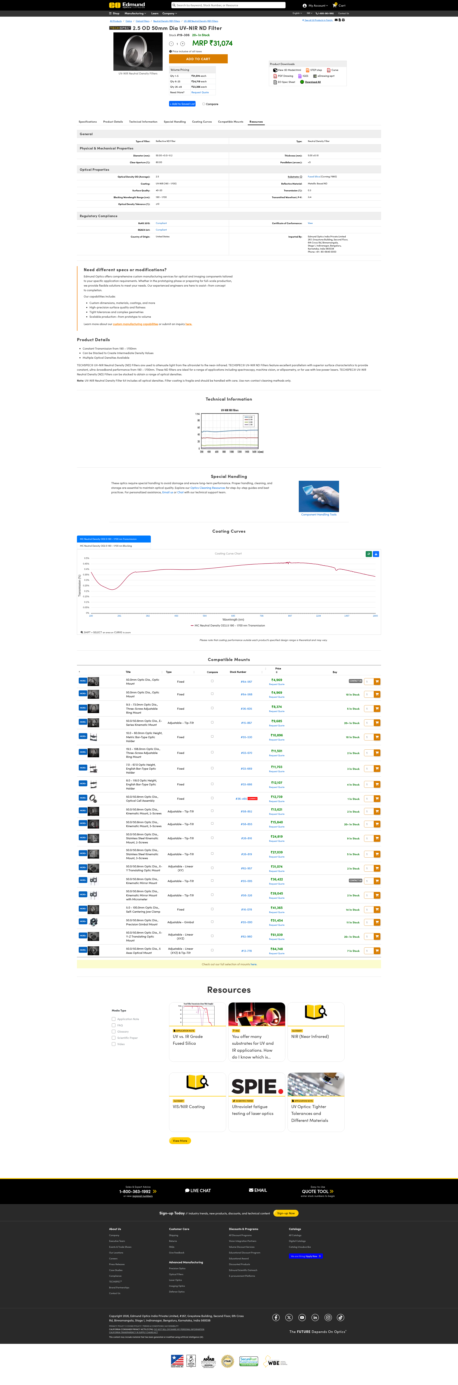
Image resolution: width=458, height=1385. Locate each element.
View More (180, 1140)
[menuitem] (118, 13)
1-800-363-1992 (326, 13)
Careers (113, 1258)
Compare (211, 104)
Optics (129, 21)
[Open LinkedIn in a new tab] (315, 1319)
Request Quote (200, 92)
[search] (228, 5)
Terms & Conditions (153, 1326)
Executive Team (117, 1240)
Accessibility (172, 1326)
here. (189, 324)
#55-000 (246, 922)
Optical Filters (142, 21)
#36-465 (241, 798)
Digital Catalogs (297, 1240)
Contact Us (343, 13)
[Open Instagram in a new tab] (328, 1319)
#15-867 (246, 723)
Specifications (88, 121)
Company (168, 13)
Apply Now (304, 1256)
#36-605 (246, 708)
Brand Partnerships (119, 1287)
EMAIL (260, 1190)
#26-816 (246, 838)
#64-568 (246, 694)
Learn (155, 13)
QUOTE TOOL (315, 1191)
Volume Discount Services (242, 1246)
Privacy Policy (117, 1326)
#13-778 (246, 951)
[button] (327, 13)
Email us (167, 492)
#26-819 (246, 854)
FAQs (171, 1246)
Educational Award (239, 1258)
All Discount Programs (240, 1235)
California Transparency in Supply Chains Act (133, 1332)
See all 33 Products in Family (318, 20)
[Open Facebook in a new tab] (276, 1319)
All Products (116, 21)
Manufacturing (134, 13)
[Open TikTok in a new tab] (340, 1319)
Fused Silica (314, 176)
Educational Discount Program (244, 1252)
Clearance (252, 799)
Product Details (113, 121)
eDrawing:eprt (326, 76)
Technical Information (143, 121)
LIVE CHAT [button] (201, 1190)
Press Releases (117, 1264)
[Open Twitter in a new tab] (289, 1319)
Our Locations (116, 1252)
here (254, 964)
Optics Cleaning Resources (207, 488)
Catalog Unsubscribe (300, 1246)
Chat (180, 492)
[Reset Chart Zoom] (369, 554)
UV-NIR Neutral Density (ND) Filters (201, 21)
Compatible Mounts (230, 121)
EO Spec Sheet (286, 82)
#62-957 (246, 868)
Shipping (173, 1235)
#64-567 (246, 681)
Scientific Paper (127, 1038)
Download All (313, 82)
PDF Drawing (285, 76)
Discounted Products (239, 1264)
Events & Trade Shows (120, 1246)
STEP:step (316, 70)
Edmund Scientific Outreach (243, 1270)
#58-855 (246, 824)
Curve (334, 70)
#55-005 (246, 881)
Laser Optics (175, 1279)
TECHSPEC (115, 1281)
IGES (305, 76)
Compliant (161, 223)
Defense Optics (177, 1291)
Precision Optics (177, 1268)
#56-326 (246, 895)
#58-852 (246, 811)
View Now (198, 1046)
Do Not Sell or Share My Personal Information (179, 1329)
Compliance (115, 1275)
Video (121, 1044)
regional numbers (142, 1196)
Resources (256, 121)
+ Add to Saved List (182, 104)
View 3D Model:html (289, 70)
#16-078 (246, 909)
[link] (340, 2)
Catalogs (295, 1235)
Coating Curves (202, 121)
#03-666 (246, 784)
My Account (317, 6)
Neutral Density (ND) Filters (166, 21)
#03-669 (246, 768)
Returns (173, 1240)
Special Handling (175, 121)
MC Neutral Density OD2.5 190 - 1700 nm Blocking (106, 545)
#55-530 (246, 737)
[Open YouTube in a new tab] (302, 1319)
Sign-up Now (286, 1213)
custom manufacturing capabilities (135, 324)
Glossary (123, 1031)
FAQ (120, 1025)
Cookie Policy (133, 1326)
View (310, 223)
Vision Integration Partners (242, 1240)
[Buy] (377, 681)
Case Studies (116, 1270)
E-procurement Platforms (242, 1275)
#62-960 (246, 936)
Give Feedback (176, 1252)
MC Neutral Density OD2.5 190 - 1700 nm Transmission (108, 539)
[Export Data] (376, 554)
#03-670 (246, 753)
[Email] (336, 20)
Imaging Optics (177, 1285)
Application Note (128, 1019)
